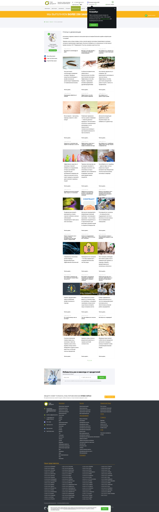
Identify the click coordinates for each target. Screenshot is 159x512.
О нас (101, 429)
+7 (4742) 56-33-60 (65, 477)
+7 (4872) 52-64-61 (104, 470)
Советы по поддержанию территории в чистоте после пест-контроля (88, 237)
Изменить (93, 25)
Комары (60, 418)
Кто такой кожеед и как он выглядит (70, 318)
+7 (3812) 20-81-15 (65, 498)
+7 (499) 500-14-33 (85, 475)
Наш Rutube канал (50, 431)
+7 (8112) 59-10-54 (85, 477)
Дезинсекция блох (63, 413)
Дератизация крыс (83, 408)
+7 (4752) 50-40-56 (85, 497)
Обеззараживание (84, 415)
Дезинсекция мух (62, 424)
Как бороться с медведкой (105, 317)
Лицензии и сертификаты (105, 432)
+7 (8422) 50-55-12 (104, 475)
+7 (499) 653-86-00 (47, 479)
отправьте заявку (105, 18)
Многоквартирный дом (63, 454)
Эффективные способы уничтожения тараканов (87, 96)
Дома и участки (103, 424)
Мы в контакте (49, 428)
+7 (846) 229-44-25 (85, 482)
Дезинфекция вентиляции (85, 427)
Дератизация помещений (85, 409)
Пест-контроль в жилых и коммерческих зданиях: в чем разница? (106, 237)
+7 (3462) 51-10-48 (85, 493)
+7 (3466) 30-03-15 (65, 488)
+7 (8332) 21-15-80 (47, 497)
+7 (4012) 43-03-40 (47, 491)
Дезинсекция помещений (64, 445)
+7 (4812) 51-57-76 (85, 488)
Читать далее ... (67, 89)
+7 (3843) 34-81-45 (65, 493)
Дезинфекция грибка (84, 424)
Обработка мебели (83, 438)
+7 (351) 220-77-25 (104, 488)
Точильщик (61, 435)
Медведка (61, 442)
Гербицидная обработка (64, 444)
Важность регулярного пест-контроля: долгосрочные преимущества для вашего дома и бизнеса (105, 193)
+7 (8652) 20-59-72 (85, 491)
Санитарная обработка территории (87, 442)
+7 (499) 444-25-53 (104, 482)
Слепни (60, 440)
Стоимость (103, 417)
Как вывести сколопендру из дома (71, 51)
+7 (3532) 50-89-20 (85, 466)
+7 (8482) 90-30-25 (104, 466)
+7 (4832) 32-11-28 (47, 471)
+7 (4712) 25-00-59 (65, 475)
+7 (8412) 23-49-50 (85, 470)
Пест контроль (103, 406)
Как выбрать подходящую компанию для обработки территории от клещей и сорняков (87, 278)
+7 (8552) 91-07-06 (65, 484)
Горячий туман (83, 444)
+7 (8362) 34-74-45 (47, 488)
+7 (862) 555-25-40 (85, 489)
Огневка (60, 417)
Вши (60, 449)
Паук (60, 456)
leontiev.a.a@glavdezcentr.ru (52, 414)
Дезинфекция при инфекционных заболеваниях (90, 436)
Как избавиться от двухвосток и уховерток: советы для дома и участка (106, 52)
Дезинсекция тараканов (64, 406)
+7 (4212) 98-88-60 (104, 479)
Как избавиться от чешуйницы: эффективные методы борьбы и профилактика (106, 144)
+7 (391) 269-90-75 (65, 471)
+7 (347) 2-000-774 (104, 477)
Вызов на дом (82, 431)
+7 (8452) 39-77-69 (85, 486)
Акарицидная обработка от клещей (70, 96)
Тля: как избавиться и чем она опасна (88, 318)
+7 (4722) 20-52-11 (47, 470)
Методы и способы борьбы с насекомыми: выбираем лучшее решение (88, 52)
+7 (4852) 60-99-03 (104, 489)
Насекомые (61, 403)
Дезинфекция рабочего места (86, 451)
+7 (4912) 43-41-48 (85, 480)
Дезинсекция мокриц (63, 422)
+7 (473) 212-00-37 (47, 477)
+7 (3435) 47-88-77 (65, 491)
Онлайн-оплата (103, 427)
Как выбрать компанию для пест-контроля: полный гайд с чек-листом (71, 278)
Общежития (102, 422)
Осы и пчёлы (61, 415)
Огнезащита (83, 455)
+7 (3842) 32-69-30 (47, 495)
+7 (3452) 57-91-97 (104, 471)
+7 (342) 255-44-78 (85, 473)
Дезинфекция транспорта (85, 426)
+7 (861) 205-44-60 (65, 468)
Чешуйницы (61, 451)
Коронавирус (82, 420)
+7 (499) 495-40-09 (65, 482)
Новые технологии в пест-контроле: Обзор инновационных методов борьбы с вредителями (70, 237)
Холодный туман (83, 445)
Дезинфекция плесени (84, 422)
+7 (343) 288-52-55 (79, 2)
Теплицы (81, 447)
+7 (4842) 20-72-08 (47, 493)
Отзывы (102, 434)
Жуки (60, 453)
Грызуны (82, 403)
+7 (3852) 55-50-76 (47, 468)
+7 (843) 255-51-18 (47, 489)
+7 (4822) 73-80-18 (85, 498)
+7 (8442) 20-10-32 (47, 473)
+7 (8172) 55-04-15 (47, 475)
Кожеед (60, 429)
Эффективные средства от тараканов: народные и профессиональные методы (88, 144)
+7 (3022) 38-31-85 (104, 486)
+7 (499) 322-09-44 (47, 498)
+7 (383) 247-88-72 (65, 497)
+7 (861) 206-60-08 (65, 495)
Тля (59, 433)
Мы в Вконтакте (51, 56)
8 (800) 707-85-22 (50, 419)
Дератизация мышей (84, 406)
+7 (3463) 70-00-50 (65, 486)
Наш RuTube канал (52, 60)
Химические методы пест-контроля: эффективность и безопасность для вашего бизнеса (105, 278)
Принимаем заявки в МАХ (94, 2)
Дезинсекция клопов (63, 408)
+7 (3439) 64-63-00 (85, 471)
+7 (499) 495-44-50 (65, 479)
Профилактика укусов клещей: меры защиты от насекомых (71, 192)
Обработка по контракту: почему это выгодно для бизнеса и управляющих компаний (87, 193)
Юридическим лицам (105, 403)
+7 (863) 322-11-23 (85, 479)
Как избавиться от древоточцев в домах (104, 96)
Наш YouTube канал (52, 58)
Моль (60, 420)
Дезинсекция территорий (64, 447)
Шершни (60, 431)
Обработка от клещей (63, 409)
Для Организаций (104, 425)
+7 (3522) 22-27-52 (65, 473)
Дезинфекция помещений (85, 429)
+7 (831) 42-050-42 (65, 489)
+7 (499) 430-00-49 (47, 466)
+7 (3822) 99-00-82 (104, 468)
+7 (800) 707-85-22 (47, 482)
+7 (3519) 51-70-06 (65, 480)
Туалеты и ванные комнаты (85, 449)
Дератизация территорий (85, 411)
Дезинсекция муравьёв (64, 411)
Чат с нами (49, 421)
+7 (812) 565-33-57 (104, 493)
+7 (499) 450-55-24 (104, 491)
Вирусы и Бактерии (83, 418)
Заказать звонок (52, 50)
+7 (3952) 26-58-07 (47, 486)
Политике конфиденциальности (69, 508)
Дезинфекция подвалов (85, 435)
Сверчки (60, 438)
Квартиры (102, 420)
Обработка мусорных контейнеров (87, 440)
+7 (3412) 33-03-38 (47, 484)
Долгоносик (61, 436)
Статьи (102, 413)
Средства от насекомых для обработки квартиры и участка (71, 144)
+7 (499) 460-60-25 (65, 470)
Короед (60, 427)
